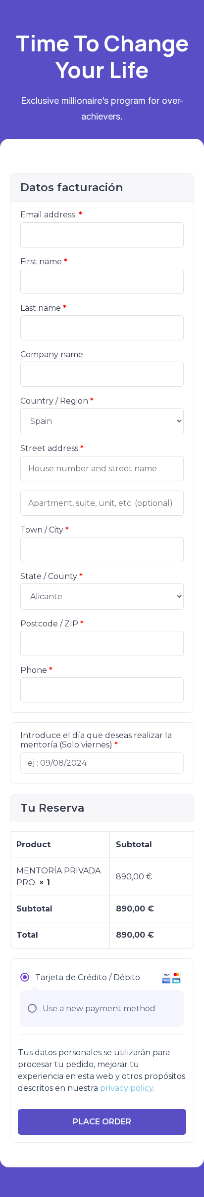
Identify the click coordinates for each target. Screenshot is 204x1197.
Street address (52, 448)
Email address (51, 214)
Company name (51, 354)
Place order (102, 1121)
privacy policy (126, 1088)
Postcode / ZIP (52, 623)
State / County (51, 576)
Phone (36, 670)
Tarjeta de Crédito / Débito (87, 977)
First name (43, 261)
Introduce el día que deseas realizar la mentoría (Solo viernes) (96, 740)
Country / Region (57, 401)
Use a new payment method (99, 1008)
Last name (43, 308)
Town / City (44, 530)
